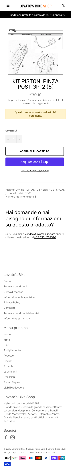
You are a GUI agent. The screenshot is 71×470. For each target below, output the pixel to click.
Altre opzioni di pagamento (35, 170)
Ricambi (8, 366)
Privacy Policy (12, 302)
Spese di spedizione (38, 100)
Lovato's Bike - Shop (21, 449)
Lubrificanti (10, 371)
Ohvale (8, 361)
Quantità (11, 130)
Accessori (9, 355)
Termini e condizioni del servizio (22, 313)
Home (7, 334)
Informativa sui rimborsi (17, 318)
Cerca (7, 281)
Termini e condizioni (15, 286)
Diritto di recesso (13, 291)
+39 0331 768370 (45, 237)
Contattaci (10, 307)
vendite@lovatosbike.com (40, 233)
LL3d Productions (14, 387)
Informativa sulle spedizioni (19, 297)
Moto (7, 339)
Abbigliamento (12, 350)
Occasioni (9, 376)
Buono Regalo (12, 382)
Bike (6, 344)
